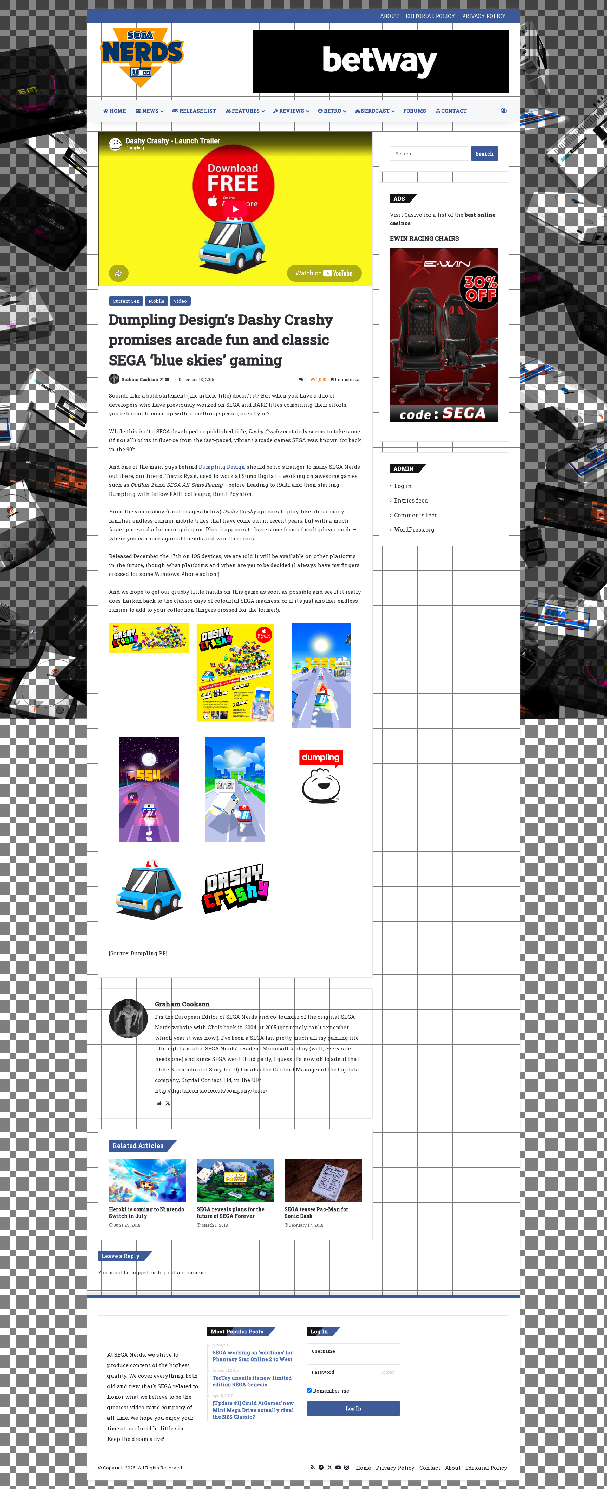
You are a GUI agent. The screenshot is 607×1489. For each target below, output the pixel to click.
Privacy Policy (395, 1467)
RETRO (332, 110)
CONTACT (453, 110)
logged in (143, 1272)
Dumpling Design (222, 466)
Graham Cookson (140, 379)
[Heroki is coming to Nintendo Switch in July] (147, 1180)
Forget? (387, 1372)
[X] (167, 1103)
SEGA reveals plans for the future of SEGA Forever (231, 1212)
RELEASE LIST (197, 110)
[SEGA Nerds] (142, 58)
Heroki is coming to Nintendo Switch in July (146, 1212)
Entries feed (411, 500)
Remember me (330, 1390)
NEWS (149, 110)
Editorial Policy (486, 1467)
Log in (403, 486)
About (453, 1467)
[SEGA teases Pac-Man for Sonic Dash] (323, 1180)
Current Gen (126, 301)
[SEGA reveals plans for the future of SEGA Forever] (235, 1180)
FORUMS (414, 110)
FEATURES (245, 110)
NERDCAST (375, 110)
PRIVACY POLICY (483, 15)
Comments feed (416, 515)
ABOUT (389, 15)
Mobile (156, 301)
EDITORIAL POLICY (430, 15)
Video (180, 301)
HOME (117, 110)
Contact (429, 1467)
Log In (353, 1408)
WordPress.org (414, 529)
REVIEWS (291, 110)
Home (363, 1467)
